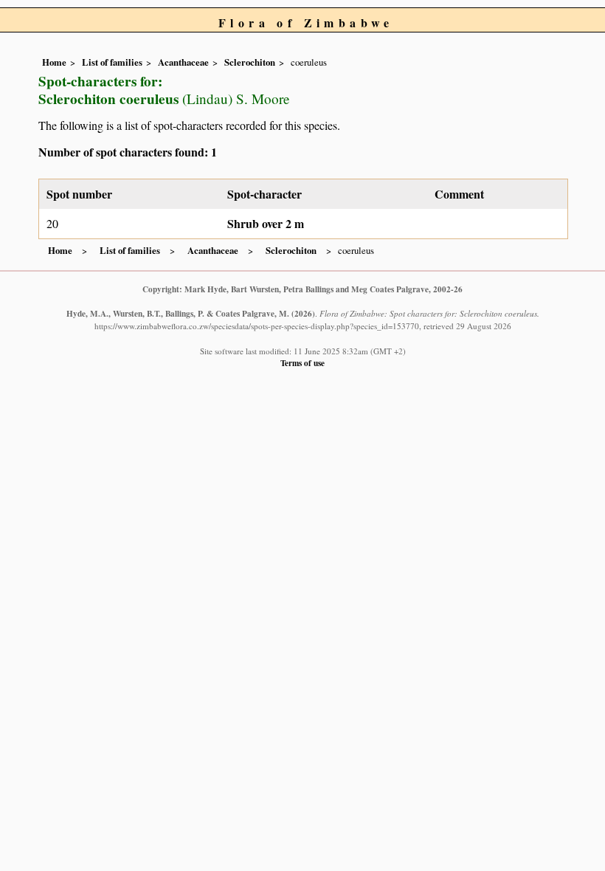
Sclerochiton (249, 62)
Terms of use (302, 363)
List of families (112, 62)
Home (54, 62)
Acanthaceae (183, 62)
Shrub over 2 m (265, 223)
